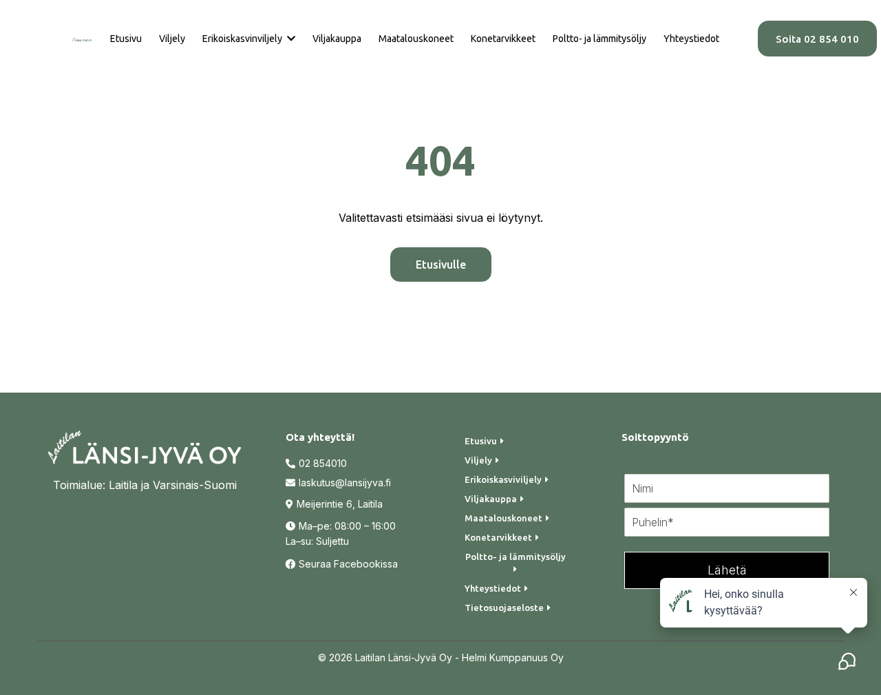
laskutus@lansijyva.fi (345, 482)
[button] (289, 38)
